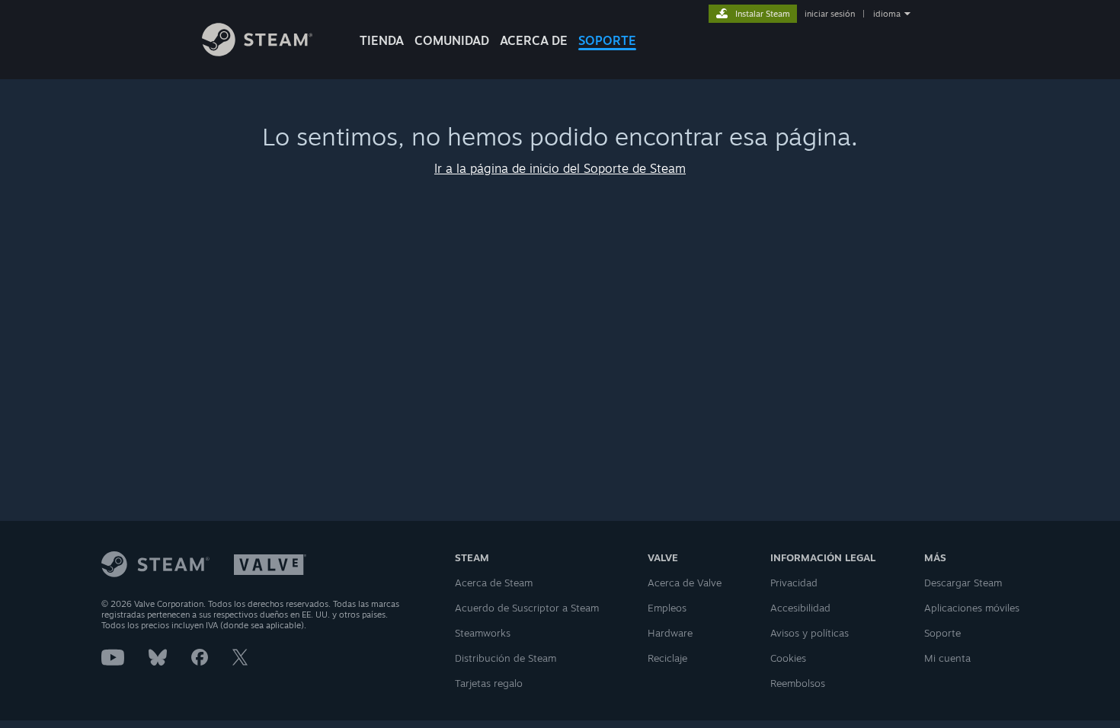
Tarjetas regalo (489, 683)
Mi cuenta (947, 658)
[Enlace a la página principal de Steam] (257, 52)
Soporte (942, 633)
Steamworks (482, 633)
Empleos (667, 608)
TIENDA (382, 40)
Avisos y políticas (809, 633)
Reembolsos (797, 683)
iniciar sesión (830, 13)
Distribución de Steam (505, 658)
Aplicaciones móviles (971, 608)
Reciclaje (667, 658)
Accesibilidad (800, 608)
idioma (887, 13)
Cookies (788, 658)
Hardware (670, 633)
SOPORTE (607, 40)
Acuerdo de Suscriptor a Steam (527, 608)
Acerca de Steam (494, 582)
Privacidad (794, 582)
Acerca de (534, 40)
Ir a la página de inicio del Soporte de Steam (560, 168)
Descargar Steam (963, 582)
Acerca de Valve (685, 582)
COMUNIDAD (451, 40)
